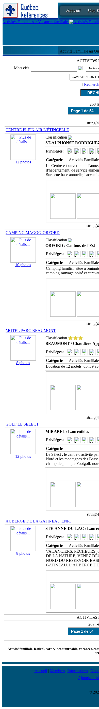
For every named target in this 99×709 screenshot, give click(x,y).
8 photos (23, 363)
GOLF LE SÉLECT (22, 424)
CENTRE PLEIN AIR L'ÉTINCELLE (37, 130)
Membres (57, 671)
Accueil (41, 671)
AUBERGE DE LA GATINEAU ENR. (38, 521)
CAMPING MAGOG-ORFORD (33, 232)
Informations (78, 671)
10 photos (23, 265)
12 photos (23, 162)
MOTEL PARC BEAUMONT (31, 330)
